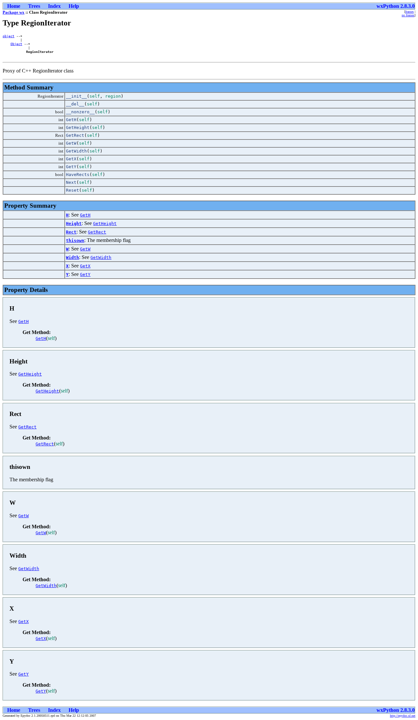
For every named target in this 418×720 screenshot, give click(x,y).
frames (409, 11)
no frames (408, 15)
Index (54, 6)
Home (13, 6)
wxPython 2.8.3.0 (396, 6)
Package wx (13, 12)
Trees (34, 6)
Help (74, 6)
